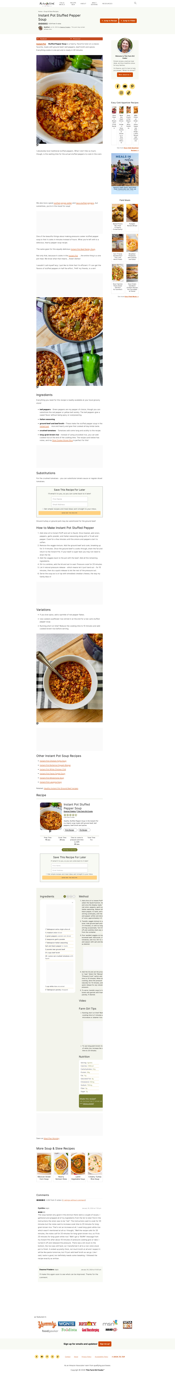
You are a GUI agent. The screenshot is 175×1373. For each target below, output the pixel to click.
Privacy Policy (86, 1357)
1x (64, 896)
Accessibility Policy (101, 1357)
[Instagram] (121, 93)
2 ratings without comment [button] (73, 1200)
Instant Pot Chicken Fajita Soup (53, 761)
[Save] (38, 146)
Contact (67, 1357)
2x (68, 896)
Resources (107, 3)
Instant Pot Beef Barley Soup (83, 249)
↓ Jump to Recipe (109, 21)
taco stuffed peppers (85, 203)
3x (71, 896)
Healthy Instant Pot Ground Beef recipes (61, 788)
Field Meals (62, 3)
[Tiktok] (128, 93)
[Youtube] (125, 86)
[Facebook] (117, 86)
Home (40, 11)
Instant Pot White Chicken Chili (53, 769)
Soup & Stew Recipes (51, 11)
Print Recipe (69, 830)
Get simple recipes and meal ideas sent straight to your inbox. (70, 509)
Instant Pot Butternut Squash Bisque (55, 765)
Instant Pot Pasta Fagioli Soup (52, 774)
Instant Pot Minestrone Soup (52, 778)
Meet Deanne (94, 3)
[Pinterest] (132, 86)
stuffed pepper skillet (63, 203)
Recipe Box (73, 3)
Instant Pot (41, 44)
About (83, 3)
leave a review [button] (88, 1103)
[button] (39, 24)
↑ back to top (118, 1357)
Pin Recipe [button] (83, 830)
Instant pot (44, 426)
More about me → (125, 75)
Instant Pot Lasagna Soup (51, 782)
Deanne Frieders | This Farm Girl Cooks (78, 811)
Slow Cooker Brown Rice (62, 440)
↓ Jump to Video (127, 21)
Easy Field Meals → (132, 296)
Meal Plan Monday (51, 1138)
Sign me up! (105, 1344)
